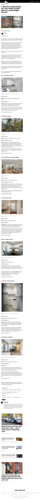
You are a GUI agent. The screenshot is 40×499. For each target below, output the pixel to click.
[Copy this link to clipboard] (9, 30)
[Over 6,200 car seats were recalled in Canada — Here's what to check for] (19, 456)
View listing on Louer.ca (5, 378)
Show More (3, 399)
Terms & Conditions (25, 494)
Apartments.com (6, 27)
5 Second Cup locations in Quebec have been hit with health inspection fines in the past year (12, 477)
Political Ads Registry (15, 494)
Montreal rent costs (5, 38)
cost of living (4, 397)
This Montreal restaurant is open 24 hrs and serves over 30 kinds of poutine (8, 439)
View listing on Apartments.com (6, 153)
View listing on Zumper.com (6, 235)
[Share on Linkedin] (5, 30)
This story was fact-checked (4, 35)
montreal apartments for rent (16, 397)
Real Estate (3, 4)
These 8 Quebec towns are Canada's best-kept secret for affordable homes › (11, 389)
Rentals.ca (3, 27)
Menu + (2, 1)
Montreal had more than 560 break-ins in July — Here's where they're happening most (12, 429)
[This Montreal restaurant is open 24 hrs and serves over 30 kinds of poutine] (19, 439)
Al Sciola (6, 402)
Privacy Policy (20, 494)
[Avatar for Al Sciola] (2, 402)
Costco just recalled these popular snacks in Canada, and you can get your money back (8, 447)
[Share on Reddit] (4, 30)
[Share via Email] (8, 30)
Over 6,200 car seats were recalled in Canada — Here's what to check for (9, 455)
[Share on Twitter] (7, 30)
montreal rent (9, 397)
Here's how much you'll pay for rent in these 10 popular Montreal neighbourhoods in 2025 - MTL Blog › (10, 393)
